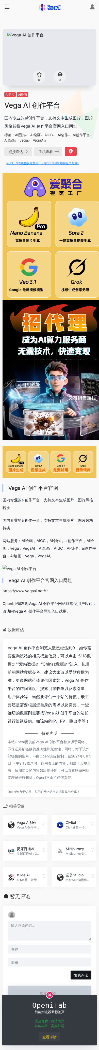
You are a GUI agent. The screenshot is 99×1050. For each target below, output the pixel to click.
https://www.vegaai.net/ (24, 590)
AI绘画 (22, 94)
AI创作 (63, 135)
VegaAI (38, 140)
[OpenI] (49, 7)
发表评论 (81, 975)
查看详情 (49, 1037)
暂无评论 (20, 896)
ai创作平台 (81, 135)
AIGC (48, 135)
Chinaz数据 (53, 664)
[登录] (92, 7)
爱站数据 (27, 664)
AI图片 (10, 94)
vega (24, 140)
